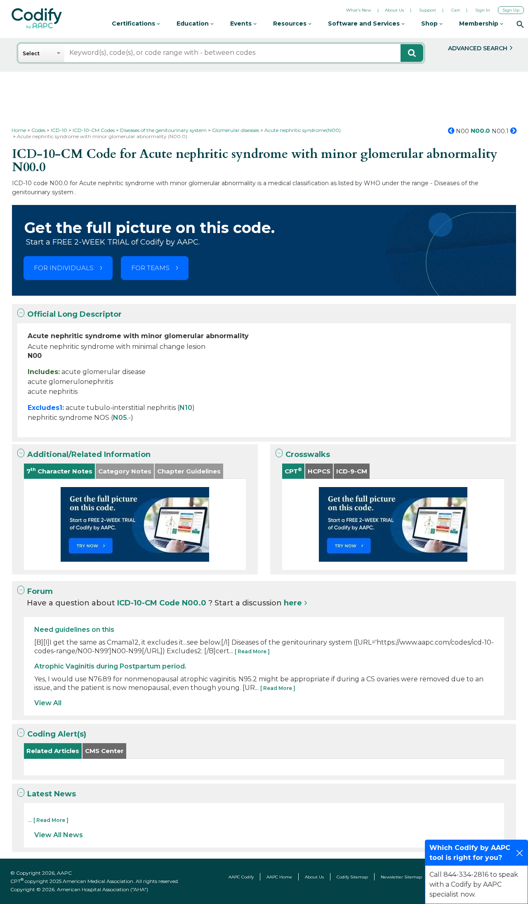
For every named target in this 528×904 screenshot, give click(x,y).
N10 (185, 408)
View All (47, 703)
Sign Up (510, 10)
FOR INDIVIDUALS (64, 268)
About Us (394, 10)
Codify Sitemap (352, 877)
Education (193, 23)
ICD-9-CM (351, 471)
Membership (479, 23)
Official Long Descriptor (74, 314)
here (293, 602)
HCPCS (319, 471)
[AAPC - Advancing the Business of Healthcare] (36, 18)
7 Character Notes (59, 470)
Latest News (51, 793)
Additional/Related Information (89, 454)
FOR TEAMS (150, 268)
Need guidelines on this (74, 629)
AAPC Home (279, 877)
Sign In (482, 10)
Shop (430, 23)
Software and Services (364, 23)
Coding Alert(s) (56, 734)
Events (241, 23)
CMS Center (104, 751)
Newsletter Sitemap (401, 877)
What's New (358, 10)
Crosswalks (307, 454)
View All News (58, 835)
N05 (120, 417)
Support (427, 10)
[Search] (520, 24)
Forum (40, 591)
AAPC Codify (241, 877)
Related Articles (52, 751)
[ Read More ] (252, 651)
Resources (290, 23)
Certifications (134, 23)
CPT (293, 470)
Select (31, 53)
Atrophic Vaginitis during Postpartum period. (110, 666)
